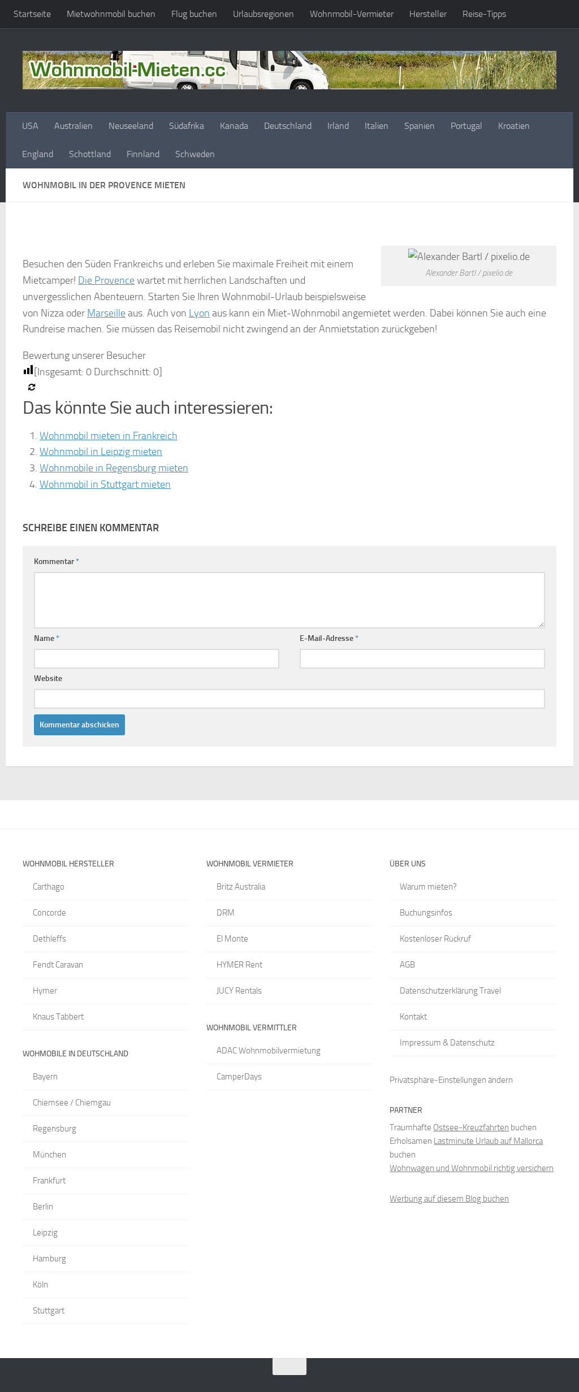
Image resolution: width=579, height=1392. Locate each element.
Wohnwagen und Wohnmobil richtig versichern (472, 1168)
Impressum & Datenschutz (447, 1043)
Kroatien (514, 125)
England (37, 154)
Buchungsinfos (426, 913)
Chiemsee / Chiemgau (72, 1103)
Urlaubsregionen (263, 13)
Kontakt (413, 1017)
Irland (338, 125)
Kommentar (56, 561)
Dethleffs (49, 939)
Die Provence (106, 280)
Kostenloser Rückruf (435, 939)
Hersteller (428, 13)
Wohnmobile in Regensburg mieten (114, 468)
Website (48, 678)
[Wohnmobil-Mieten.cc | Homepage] (289, 70)
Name (46, 638)
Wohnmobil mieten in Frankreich (109, 436)
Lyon (199, 313)
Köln (40, 1285)
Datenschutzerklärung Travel (450, 991)
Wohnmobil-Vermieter (352, 13)
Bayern (45, 1077)
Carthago (48, 887)
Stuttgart (48, 1311)
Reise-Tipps (484, 13)
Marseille (106, 313)
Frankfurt (49, 1181)
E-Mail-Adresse (329, 638)
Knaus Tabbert (58, 1017)
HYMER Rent (239, 965)
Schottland (90, 154)
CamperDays (239, 1077)
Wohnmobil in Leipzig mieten (101, 451)
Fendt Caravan (58, 965)
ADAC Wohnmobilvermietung (269, 1051)
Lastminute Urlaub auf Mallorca (488, 1141)
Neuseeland (131, 125)
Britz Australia (241, 887)
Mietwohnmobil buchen (111, 13)
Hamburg (49, 1259)
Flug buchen (194, 13)
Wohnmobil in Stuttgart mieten (105, 484)
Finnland (143, 154)
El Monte (232, 939)
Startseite (32, 13)
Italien (376, 125)
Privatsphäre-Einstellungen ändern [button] (451, 1080)
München (49, 1155)
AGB (407, 965)
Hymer (45, 991)
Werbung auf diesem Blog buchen (449, 1199)
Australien (73, 125)
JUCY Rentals (239, 991)
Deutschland (288, 125)
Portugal (466, 125)
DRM (226, 913)
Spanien (419, 125)
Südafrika (186, 125)
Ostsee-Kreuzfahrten (471, 1127)
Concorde (49, 913)
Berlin (43, 1207)
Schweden (195, 154)
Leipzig (45, 1233)
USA (30, 125)
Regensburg (54, 1129)
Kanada (234, 125)
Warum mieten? (428, 887)
